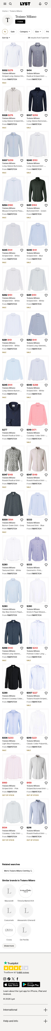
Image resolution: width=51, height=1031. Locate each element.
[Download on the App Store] (11, 985)
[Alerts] (40, 3)
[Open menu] (5, 3)
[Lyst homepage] (25, 3)
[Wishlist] (46, 3)
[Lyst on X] (13, 979)
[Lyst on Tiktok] (8, 979)
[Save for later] (21, 70)
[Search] (10, 3)
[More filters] (5, 31)
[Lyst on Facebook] (17, 979)
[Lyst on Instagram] (4, 979)
